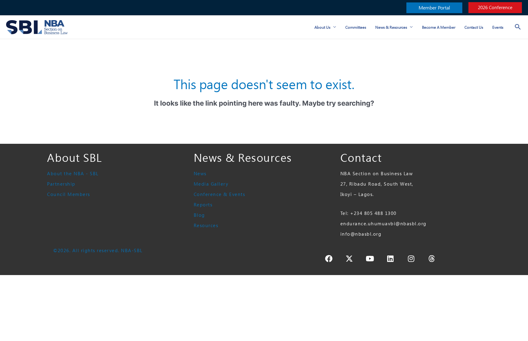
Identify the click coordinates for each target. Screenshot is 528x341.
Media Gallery (211, 184)
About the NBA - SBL (73, 173)
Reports (203, 205)
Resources (206, 225)
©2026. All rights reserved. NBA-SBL (98, 250)
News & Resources (391, 27)
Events (497, 27)
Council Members (68, 194)
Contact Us (473, 27)
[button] (434, 7)
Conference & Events (219, 194)
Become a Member (438, 27)
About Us (322, 27)
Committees (355, 27)
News (200, 173)
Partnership (61, 184)
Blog (199, 215)
